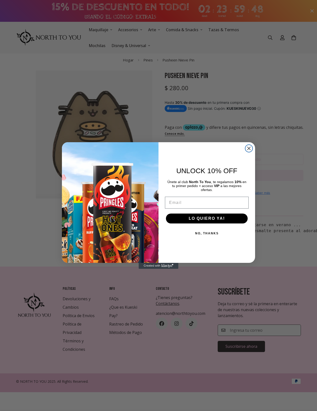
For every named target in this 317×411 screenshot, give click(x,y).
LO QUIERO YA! (207, 218)
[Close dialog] (249, 148)
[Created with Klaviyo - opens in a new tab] (158, 266)
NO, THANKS (207, 233)
